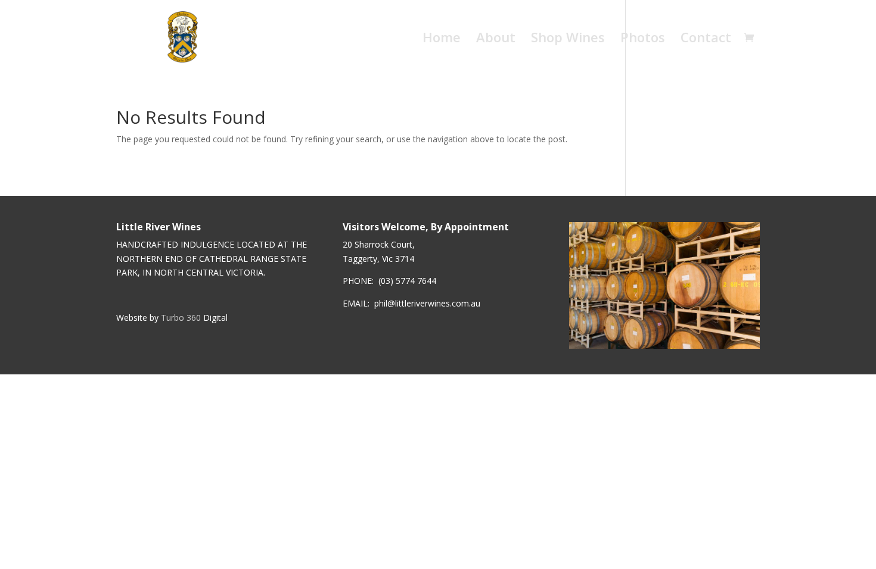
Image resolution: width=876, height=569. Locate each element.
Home (442, 39)
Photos (642, 39)
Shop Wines (568, 39)
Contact (706, 39)
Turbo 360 (181, 317)
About (495, 39)
